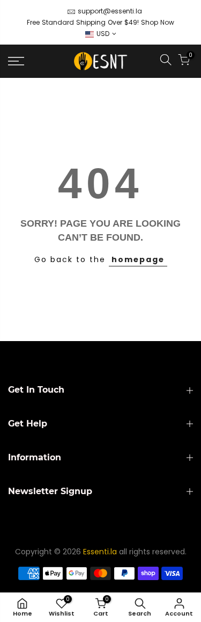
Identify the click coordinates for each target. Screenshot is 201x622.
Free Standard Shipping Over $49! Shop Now (100, 22)
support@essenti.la (110, 11)
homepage (138, 259)
